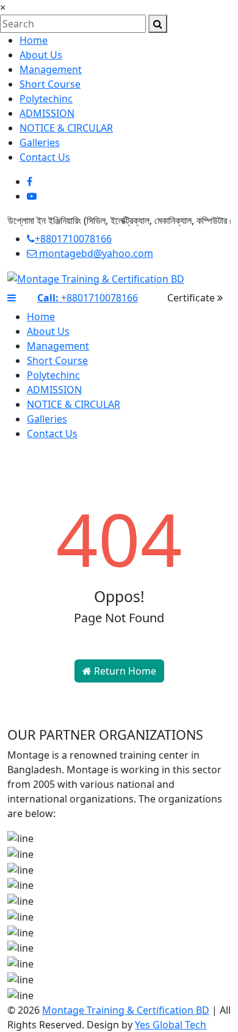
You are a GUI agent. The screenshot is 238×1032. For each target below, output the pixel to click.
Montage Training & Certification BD (125, 1010)
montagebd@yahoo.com (95, 253)
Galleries (40, 142)
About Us (41, 54)
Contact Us (45, 157)
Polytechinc (46, 98)
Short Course (50, 84)
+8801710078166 (73, 238)
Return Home (124, 671)
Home (34, 40)
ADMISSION (47, 113)
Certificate (192, 297)
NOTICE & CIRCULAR (66, 128)
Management (51, 69)
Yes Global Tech (170, 1024)
